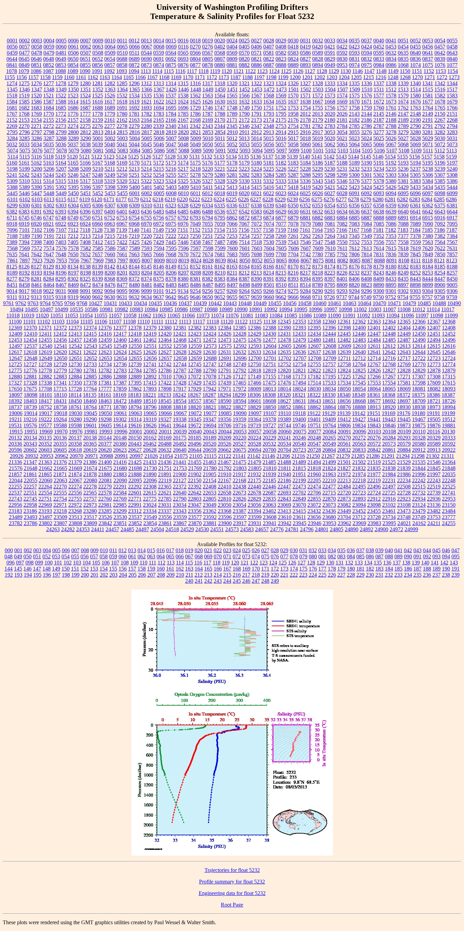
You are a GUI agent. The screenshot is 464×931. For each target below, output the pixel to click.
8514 (305, 285)
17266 (374, 376)
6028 (342, 193)
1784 (170, 114)
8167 (280, 266)
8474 (97, 285)
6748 (60, 218)
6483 (158, 212)
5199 (24, 169)
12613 (404, 346)
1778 (97, 114)
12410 (30, 334)
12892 (150, 376)
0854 (73, 65)
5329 (232, 181)
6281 (390, 199)
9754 (402, 297)
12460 (120, 340)
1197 (259, 77)
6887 (366, 218)
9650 (207, 297)
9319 (73, 297)
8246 (391, 273)
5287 (293, 175)
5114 (12, 157)
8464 (48, 285)
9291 (329, 291)
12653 (105, 358)
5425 (378, 187)
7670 (183, 254)
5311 (36, 181)
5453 (110, 193)
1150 (405, 71)
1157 (33, 77)
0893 (305, 65)
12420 (165, 334)
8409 (378, 279)
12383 (209, 328)
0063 (97, 47)
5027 (403, 138)
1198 (271, 77)
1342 (439, 83)
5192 (391, 163)
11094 (392, 315)
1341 (427, 83)
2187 (378, 120)
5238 (427, 169)
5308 (452, 175)
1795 (280, 114)
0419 (305, 47)
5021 (342, 138)
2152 (11, 120)
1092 (109, 71)
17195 (329, 376)
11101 (29, 321)
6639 (391, 212)
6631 (305, 212)
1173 (223, 77)
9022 (48, 291)
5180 (256, 163)
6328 (183, 205)
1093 (121, 71)
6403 (134, 212)
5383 (415, 181)
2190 (415, 120)
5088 (183, 150)
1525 (97, 95)
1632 (244, 102)
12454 (30, 340)
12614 (419, 346)
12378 (135, 328)
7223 (183, 236)
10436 (170, 303)
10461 (334, 303)
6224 (219, 199)
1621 (146, 102)
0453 (391, 47)
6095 (403, 193)
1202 (319, 77)
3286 (36, 138)
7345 (354, 236)
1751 (268, 108)
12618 (30, 352)
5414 (244, 187)
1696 (183, 108)
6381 (452, 205)
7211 (61, 236)
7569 (24, 248)
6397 (97, 212)
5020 (329, 138)
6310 (146, 205)
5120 (72, 157)
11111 (157, 321)
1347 (36, 89)
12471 (194, 340)
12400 (359, 328)
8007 (147, 260)
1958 (293, 114)
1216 (380, 77)
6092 (366, 193)
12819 (269, 370)
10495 (31, 309)
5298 (329, 175)
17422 (165, 383)
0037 (366, 40)
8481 (146, 285)
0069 (171, 47)
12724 (449, 358)
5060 (305, 144)
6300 (24, 205)
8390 (256, 279)
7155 (231, 230)
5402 (159, 187)
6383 (24, 212)
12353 (299, 321)
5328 (219, 181)
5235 (391, 169)
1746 (207, 108)
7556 (378, 242)
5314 (48, 181)
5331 (256, 181)
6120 (96, 199)
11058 (130, 315)
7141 (146, 230)
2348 (268, 126)
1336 (366, 83)
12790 (209, 370)
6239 (292, 199)
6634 (342, 212)
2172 (244, 120)
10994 (285, 309)
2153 (24, 120)
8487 (207, 285)
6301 (36, 205)
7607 (305, 248)
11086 (305, 315)
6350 (293, 205)
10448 (245, 303)
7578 (73, 248)
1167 (152, 77)
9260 (232, 291)
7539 (280, 242)
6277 (341, 199)
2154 (36, 120)
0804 (195, 59)
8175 (342, 266)
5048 (183, 144)
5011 (220, 138)
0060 (61, 47)
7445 (170, 242)
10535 (76, 309)
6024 (293, 193)
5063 (342, 144)
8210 (220, 273)
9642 (170, 297)
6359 (391, 205)
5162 (36, 163)
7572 (36, 248)
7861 (12, 260)
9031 (60, 291)
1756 (329, 108)
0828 (317, 59)
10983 (136, 309)
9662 (280, 297)
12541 (60, 346)
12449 (404, 334)
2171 (232, 120)
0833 (378, 59)
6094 (391, 193)
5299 (342, 175)
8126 (24, 266)
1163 (105, 77)
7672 (195, 254)
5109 (416, 150)
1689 (109, 108)
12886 (105, 376)
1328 (317, 83)
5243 (36, 175)
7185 (427, 230)
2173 (256, 120)
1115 (169, 71)
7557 (391, 242)
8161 (207, 266)
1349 (61, 89)
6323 (170, 205)
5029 (427, 138)
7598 (207, 248)
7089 (415, 224)
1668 (329, 102)
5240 (452, 169)
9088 (73, 291)
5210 (97, 169)
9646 (195, 297)
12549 (120, 346)
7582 (85, 248)
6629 (280, 212)
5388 (12, 187)
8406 (354, 279)
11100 (15, 321)
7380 (427, 236)
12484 (374, 340)
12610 (359, 346)
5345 (329, 181)
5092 (232, 150)
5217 (183, 169)
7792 (342, 254)
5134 (231, 157)
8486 (195, 285)
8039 (220, 260)
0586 (305, 53)
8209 (207, 273)
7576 (61, 248)
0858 (122, 65)
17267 (389, 376)
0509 (110, 53)
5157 (427, 157)
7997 (122, 260)
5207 (61, 169)
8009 (159, 260)
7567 (452, 242)
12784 (135, 370)
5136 (255, 157)
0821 (256, 59)
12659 (195, 358)
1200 (295, 77)
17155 (269, 376)
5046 (158, 144)
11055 (100, 315)
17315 (449, 376)
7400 (48, 242)
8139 (97, 266)
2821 (195, 132)
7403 (60, 242)
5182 (280, 163)
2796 (24, 132)
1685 (60, 108)
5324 (170, 181)
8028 (208, 260)
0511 (134, 53)
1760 (378, 108)
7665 (146, 254)
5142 (329, 157)
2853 (207, 132)
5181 (268, 163)
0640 (415, 53)
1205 (356, 77)
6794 (207, 218)
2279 (134, 126)
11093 (378, 315)
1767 (11, 114)
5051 (219, 144)
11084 (276, 315)
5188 (342, 163)
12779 (60, 370)
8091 (391, 260)
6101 (12, 199)
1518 (11, 95)
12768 (389, 364)
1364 (122, 89)
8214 (268, 273)
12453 (15, 340)
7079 (305, 224)
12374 (90, 328)
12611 (374, 346)
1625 (195, 102)
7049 (195, 224)
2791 (427, 126)
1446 (183, 89)
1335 (354, 83)
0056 (12, 47)
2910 (232, 132)
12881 (30, 376)
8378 (170, 279)
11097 (422, 315)
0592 (342, 53)
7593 (146, 248)
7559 (415, 242)
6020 (244, 193)
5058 (293, 144)
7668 (170, 254)
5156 (414, 157)
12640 (359, 352)
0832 (366, 59)
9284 (305, 291)
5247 (85, 175)
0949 (329, 65)
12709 (329, 358)
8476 (110, 285)
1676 (415, 102)
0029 (280, 40)
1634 (268, 102)
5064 (354, 144)
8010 (171, 260)
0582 (280, 53)
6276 (329, 199)
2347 (256, 126)
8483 (171, 285)
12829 (419, 370)
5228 (305, 169)
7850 (439, 254)
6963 (109, 224)
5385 (439, 181)
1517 (452, 89)
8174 (329, 266)
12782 (105, 370)
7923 (37, 260)
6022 (268, 193)
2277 (109, 126)
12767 (374, 364)
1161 (81, 77)
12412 (60, 334)
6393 (60, 212)
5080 (86, 150)
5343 (317, 181)
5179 (244, 163)
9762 (20, 303)
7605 (281, 248)
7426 (146, 242)
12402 (389, 328)
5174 (183, 163)
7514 (244, 242)
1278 (60, 83)
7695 (244, 254)
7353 (391, 236)
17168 (284, 376)
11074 (217, 315)
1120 (226, 71)
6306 (97, 205)
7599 (220, 248)
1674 (403, 102)
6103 (37, 199)
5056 (268, 144)
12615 (434, 346)
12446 (359, 334)
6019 (232, 193)
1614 (73, 102)
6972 (158, 224)
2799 (61, 132)
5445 (12, 193)
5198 (12, 169)
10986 (181, 309)
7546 (305, 242)
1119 (215, 71)
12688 (210, 358)
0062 (85, 47)
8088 (379, 260)
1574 (342, 95)
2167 (183, 120)
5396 (85, 187)
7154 (219, 230)
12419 (150, 334)
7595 (171, 248)
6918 (11, 224)
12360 (329, 321)
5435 (439, 187)
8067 (306, 260)
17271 (404, 376)
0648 (48, 59)
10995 (300, 309)
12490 (419, 340)
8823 (366, 285)
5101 (318, 150)
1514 (415, 89)
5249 (109, 175)
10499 (61, 309)
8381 (195, 279)
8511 (293, 285)
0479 (48, 53)
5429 (403, 187)
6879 (293, 218)
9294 (354, 291)
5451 (85, 193)
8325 (85, 279)
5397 (97, 187)
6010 (183, 193)
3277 (378, 132)
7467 (207, 242)
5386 (452, 181)
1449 (207, 89)
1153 (440, 71)
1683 (36, 108)
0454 (403, 47)
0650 (73, 59)
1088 (60, 71)
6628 (268, 212)
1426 (171, 89)
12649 (45, 358)
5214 (146, 169)
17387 (120, 383)
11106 (100, 321)
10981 (106, 309)
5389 (24, 187)
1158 (45, 77)
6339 (268, 205)
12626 (150, 352)
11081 (246, 315)
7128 (97, 230)
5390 (36, 187)
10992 (271, 309)
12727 (30, 364)
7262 (305, 236)
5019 (317, 138)
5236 (403, 169)
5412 (219, 187)
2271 (36, 126)
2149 (427, 114)
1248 (393, 77)
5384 (427, 181)
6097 (427, 193)
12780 (75, 370)
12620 (60, 352)
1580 (415, 95)
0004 (48, 40)
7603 (256, 248)
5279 (207, 175)
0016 (183, 40)
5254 (158, 175)
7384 (452, 236)
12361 (344, 321)
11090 (334, 315)
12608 (329, 346)
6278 (353, 199)
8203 (134, 273)
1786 (195, 114)
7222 (170, 236)
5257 (183, 175)
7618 (403, 248)
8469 (73, 285)
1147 (369, 71)
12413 (75, 334)
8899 (427, 285)
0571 (256, 53)
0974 (354, 65)
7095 (452, 224)
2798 (48, 132)
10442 (215, 303)
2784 (342, 126)
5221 (219, 169)
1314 (170, 83)
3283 (452, 132)
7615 (391, 248)
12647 (15, 358)
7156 (243, 230)
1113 (146, 71)
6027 (329, 193)
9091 (85, 291)
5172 (158, 163)
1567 (256, 95)
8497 (232, 285)
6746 (36, 218)
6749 (73, 218)
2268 (452, 120)
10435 (155, 303)
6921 (48, 224)
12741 (150, 364)
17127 (239, 376)
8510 (281, 285)
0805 (207, 59)
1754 (305, 108)
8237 (366, 273)
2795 (12, 132)
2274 (73, 126)
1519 (24, 95)
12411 (45, 334)
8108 (403, 260)
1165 (128, 77)
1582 (439, 95)
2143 (354, 114)
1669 (342, 102)
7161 (305, 230)
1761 (391, 108)
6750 (85, 218)
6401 (122, 212)
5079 (73, 150)
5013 (244, 138)
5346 (342, 181)
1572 (317, 95)
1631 (232, 102)
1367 (159, 89)
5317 (85, 181)
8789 (317, 285)
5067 (391, 144)
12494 (434, 340)
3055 (354, 132)
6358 (378, 205)
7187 (451, 230)
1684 (48, 108)
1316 (195, 83)
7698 (256, 254)
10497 (46, 309)
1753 (293, 108)
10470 (379, 303)
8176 (354, 266)
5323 (158, 181)
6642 (427, 212)
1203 (331, 77)
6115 (61, 199)
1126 (298, 71)
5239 (439, 169)
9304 (427, 291)
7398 (36, 242)
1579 (403, 95)
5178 (232, 163)
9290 (317, 291)
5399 (122, 187)
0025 (244, 40)
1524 (85, 95)
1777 (85, 114)
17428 (179, 383)
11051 (57, 315)
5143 (341, 157)
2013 (317, 114)
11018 (13, 315)
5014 (256, 138)
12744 (179, 364)
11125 (255, 321)
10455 (275, 303)
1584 (11, 102)
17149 (254, 376)
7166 (341, 230)
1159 (57, 77)
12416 (105, 334)
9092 (97, 291)
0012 (134, 40)
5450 (73, 193)
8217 (305, 273)
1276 (36, 83)
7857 (452, 254)
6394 (73, 212)
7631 (452, 248)
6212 (145, 199)
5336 (305, 181)
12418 (135, 334)
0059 (48, 47)
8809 (342, 285)
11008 (404, 309)
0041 (391, 40)
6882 (317, 218)
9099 (146, 291)
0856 (97, 65)
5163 (48, 163)
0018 (195, 40)
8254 (439, 273)
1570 (293, 95)
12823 (329, 370)
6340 (280, 205)
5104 (355, 150)
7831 (378, 254)
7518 (256, 242)
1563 (207, 95)
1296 (134, 83)
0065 (122, 47)
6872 (244, 218)
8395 (317, 279)
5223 (244, 169)
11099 (451, 315)
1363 (110, 89)
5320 (122, 181)
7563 (427, 242)
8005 (134, 260)
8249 (403, 273)
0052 (415, 40)
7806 (354, 254)
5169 (122, 163)
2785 (354, 126)
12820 (284, 370)
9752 (390, 297)
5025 (378, 138)
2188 (391, 120)
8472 (85, 285)
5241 (11, 175)
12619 (45, 352)
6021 (256, 193)
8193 (36, 273)
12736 (120, 364)
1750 (256, 108)
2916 (305, 132)
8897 (403, 285)
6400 (109, 212)
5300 (354, 175)
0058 (36, 47)
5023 (354, 138)
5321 (134, 181)
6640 (403, 212)
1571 (305, 95)
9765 (57, 303)
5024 (366, 138)
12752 (284, 364)
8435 (403, 279)
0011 (122, 40)
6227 (255, 199)
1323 (268, 83)
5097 (281, 150)
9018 (36, 291)
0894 (317, 65)
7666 (158, 254)
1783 (158, 114)
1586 (36, 102)
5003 (122, 138)
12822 (314, 370)
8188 (452, 266)
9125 (170, 291)
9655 (232, 297)
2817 (146, 132)
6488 (207, 212)
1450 (220, 89)
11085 (290, 315)
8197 (73, 273)
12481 (329, 340)
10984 (151, 309)
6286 (451, 199)
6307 (110, 205)
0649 (60, 59)
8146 (158, 266)
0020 (219, 40)
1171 (200, 77)
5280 (219, 175)
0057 (24, 47)
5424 (366, 187)
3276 (366, 132)
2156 (60, 120)
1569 (280, 95)
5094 (257, 150)
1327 (305, 83)
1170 (188, 77)
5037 (73, 144)
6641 (415, 212)
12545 (105, 346)
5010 (207, 138)
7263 (317, 236)
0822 (268, 59)
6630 (293, 212)
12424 (209, 334)
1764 (427, 108)
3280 (415, 132)
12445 (344, 334)
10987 (196, 309)
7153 (207, 230)
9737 (341, 297)
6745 (24, 218)
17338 (45, 383)
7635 (11, 254)
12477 (269, 340)
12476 (254, 340)
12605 (284, 346)
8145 (146, 266)
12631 (224, 352)
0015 (170, 40)
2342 (195, 126)
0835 (403, 59)
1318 (219, 83)
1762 (403, 108)
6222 (194, 199)
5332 (268, 181)
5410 (195, 187)
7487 (219, 242)
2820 (183, 132)
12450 (419, 334)
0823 (280, 59)
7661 (122, 254)
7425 (134, 242)
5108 (403, 150)
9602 (97, 297)
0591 (329, 53)
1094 (133, 71)
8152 (195, 266)
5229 (317, 169)
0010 (110, 40)
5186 (317, 163)
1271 (429, 77)
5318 (97, 181)
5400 (134, 187)
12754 (299, 364)
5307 (439, 175)
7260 (280, 236)
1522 (60, 95)
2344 (219, 126)
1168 (164, 77)
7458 (195, 242)
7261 (293, 236)
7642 (36, 254)
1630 (219, 102)
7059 (219, 224)
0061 (73, 47)
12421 (179, 334)
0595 (378, 53)
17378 (90, 383)
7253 (232, 236)
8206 (171, 273)
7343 (342, 236)
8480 (134, 285)
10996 (315, 309)
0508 (97, 53)
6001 (134, 193)
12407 (434, 328)
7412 (97, 242)
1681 (11, 108)
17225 (344, 376)
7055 (207, 224)
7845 (415, 254)
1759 (366, 108)
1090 (84, 71)
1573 (329, 95)
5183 (293, 163)
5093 (244, 150)
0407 (268, 47)
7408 (85, 242)
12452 (449, 334)
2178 (305, 120)
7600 (232, 248)
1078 (11, 71)
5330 (244, 181)
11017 (447, 309)
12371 (45, 328)
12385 (239, 328)
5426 (391, 187)
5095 (269, 150)
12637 (314, 352)
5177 (219, 163)
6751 (97, 218)
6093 (378, 193)
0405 (244, 47)
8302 (73, 279)
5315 (60, 181)
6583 (256, 212)
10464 (364, 303)
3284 (12, 138)
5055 (256, 144)
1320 (232, 83)
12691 (225, 358)
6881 (305, 218)
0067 (146, 47)
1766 (452, 108)
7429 (158, 242)
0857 (109, 65)
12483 (359, 340)
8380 (183, 279)
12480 (314, 340)
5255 (170, 175)
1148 (381, 71)
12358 (314, 321)
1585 (24, 102)
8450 (452, 279)
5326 (195, 181)
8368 (109, 279)
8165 (256, 266)
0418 (293, 47)
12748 (224, 364)
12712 (359, 358)
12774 (449, 364)
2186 (366, 120)
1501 (293, 89)
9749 (366, 297)
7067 (244, 224)
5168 (109, 163)
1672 (378, 102)
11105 (86, 321)
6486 (195, 212)
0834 (391, 59)
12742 (165, 364)
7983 (110, 260)
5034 (36, 144)
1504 (330, 89)
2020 (329, 114)
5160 (11, 163)
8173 (317, 266)
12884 (75, 376)
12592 (240, 346)
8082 (342, 260)
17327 (15, 383)
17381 (105, 383)
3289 (73, 138)
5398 (110, 187)
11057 (115, 315)
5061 (317, 144)
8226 (342, 273)
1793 (268, 114)
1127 (310, 71)
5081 (98, 150)
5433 (415, 187)
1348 (48, 89)
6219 (170, 199)
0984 (378, 65)
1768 (24, 114)
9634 (146, 297)
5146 (378, 157)
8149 (170, 266)
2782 (317, 126)
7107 (61, 230)
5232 (354, 169)
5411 (207, 187)
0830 (342, 59)
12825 (359, 370)
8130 (60, 266)
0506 (73, 53)
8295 (60, 279)
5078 (61, 150)
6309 (134, 205)
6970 (146, 224)
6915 (427, 218)
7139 (121, 230)
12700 (255, 358)
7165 (329, 230)
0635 (403, 53)
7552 (354, 242)
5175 (195, 163)
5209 (85, 169)
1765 (439, 108)
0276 (207, 47)
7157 (256, 230)
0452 (378, 47)
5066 (378, 144)
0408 (280, 47)
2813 (97, 132)
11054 (86, 315)
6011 (195, 193)
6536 (219, 212)
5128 (170, 157)
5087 (171, 150)
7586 (110, 248)
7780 (317, 254)
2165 (158, 120)
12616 (449, 346)
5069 (415, 144)
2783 (329, 126)
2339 (158, 126)
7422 (122, 242)
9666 (293, 297)
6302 (48, 205)
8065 (281, 260)
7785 (329, 254)
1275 (24, 83)
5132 (206, 157)
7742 (305, 254)
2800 (73, 132)
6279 (365, 199)
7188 (12, 236)
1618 (122, 102)
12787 (179, 370)
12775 (15, 370)
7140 (133, 230)
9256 (207, 291)
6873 (256, 218)
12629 (194, 352)
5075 (24, 150)
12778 (45, 370)
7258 (268, 236)
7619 (415, 248)
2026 (342, 114)
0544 (146, 53)
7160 (292, 230)
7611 (342, 248)
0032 (317, 40)
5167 (97, 163)
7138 (109, 230)
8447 (439, 279)
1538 (183, 95)
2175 (280, 120)
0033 (329, 40)
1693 (146, 108)
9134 (183, 291)
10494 (16, 309)
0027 (256, 40)
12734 (105, 364)
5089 (196, 150)
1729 (195, 108)
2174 (268, 120)
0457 (439, 47)
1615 (85, 102)
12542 (75, 346)
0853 (60, 65)
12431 (284, 334)
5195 (427, 163)
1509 (354, 89)
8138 (85, 266)
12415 (90, 334)
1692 (134, 108)
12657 (165, 358)
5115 (24, 157)
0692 (170, 59)
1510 (366, 89)
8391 (268, 279)
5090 (208, 150)
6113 (49, 199)
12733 (90, 364)
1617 (109, 102)
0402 (219, 47)
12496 (449, 340)
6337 (244, 205)
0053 (427, 40)
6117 (73, 199)
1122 (250, 71)
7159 (280, 230)
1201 (307, 77)
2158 (85, 120)
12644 (419, 352)
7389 (11, 242)
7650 (73, 254)
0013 (146, 40)
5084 (134, 150)
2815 (122, 132)
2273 (60, 126)
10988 (211, 309)
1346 (24, 89)
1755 (317, 108)
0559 (158, 53)
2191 (427, 120)
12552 (165, 346)
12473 (224, 340)
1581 (427, 95)
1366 (146, 89)
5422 (342, 187)
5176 (207, 163)
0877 (195, 65)
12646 (449, 352)
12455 (45, 340)
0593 (354, 53)
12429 (254, 334)
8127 (36, 266)
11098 (436, 315)
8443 (415, 279)
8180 (391, 266)
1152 (429, 71)
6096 (415, 193)
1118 (203, 71)
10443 (230, 303)
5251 (134, 175)
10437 (185, 303)
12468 (179, 340)
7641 (24, 254)
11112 (171, 321)
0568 (219, 53)
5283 (256, 175)
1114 (157, 71)
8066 (293, 260)
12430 (269, 334)
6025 (305, 193)
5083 (122, 150)
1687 (85, 108)
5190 (366, 163)
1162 (93, 77)
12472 (209, 340)
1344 (452, 83)
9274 (280, 291)
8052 (257, 260)
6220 (182, 199)
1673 (391, 102)
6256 (304, 199)
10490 (454, 303)
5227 (293, 169)
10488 (439, 303)
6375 (439, 205)
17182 (314, 376)
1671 (366, 102)
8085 (355, 260)
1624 (183, 102)
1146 (357, 71)
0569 (232, 53)
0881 (232, 65)
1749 (244, 108)
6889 (391, 218)
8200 (110, 273)
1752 (280, 108)
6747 (48, 218)
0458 (452, 47)
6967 (122, 224)
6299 (12, 205)
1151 (417, 71)
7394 (24, 242)
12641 (374, 352)
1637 (293, 102)
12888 (120, 376)
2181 (342, 120)
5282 (244, 175)
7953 (61, 260)
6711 (12, 218)
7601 (244, 248)
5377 (366, 181)
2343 (207, 126)
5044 (134, 144)
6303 (61, 205)
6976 (183, 224)
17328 (30, 383)
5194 (415, 163)
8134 (73, 266)
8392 (280, 279)
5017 (293, 138)
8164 (244, 266)
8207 (183, 273)
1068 (403, 65)
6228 (268, 199)
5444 (452, 187)
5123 (109, 157)
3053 (329, 132)
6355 (342, 205)
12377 (120, 328)
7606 (293, 248)
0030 (293, 40)
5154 (390, 157)
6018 (219, 193)
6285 (439, 199)
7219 (134, 236)
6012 (207, 193)
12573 (210, 346)
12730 (75, 364)
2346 (244, 126)
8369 (122, 279)
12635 (284, 352)
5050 (207, 144)
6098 (439, 193)
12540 (45, 346)
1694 (158, 108)
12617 (15, 352)
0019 (207, 40)
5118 (48, 157)
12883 (60, 376)
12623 (105, 352)
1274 (11, 83)
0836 (415, 59)
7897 (24, 260)
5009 (195, 138)
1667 (317, 102)
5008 (183, 138)
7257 (256, 236)
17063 (179, 376)
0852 (48, 65)
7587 (122, 248)
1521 (48, 95)
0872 (134, 65)
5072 (439, 144)
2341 (183, 126)
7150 (170, 230)
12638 (329, 352)
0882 (244, 65)
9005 (452, 285)
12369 (15, 328)
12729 (60, 364)
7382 (439, 236)
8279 (24, 279)
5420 (317, 187)
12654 (120, 358)
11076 (232, 315)
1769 (36, 114)
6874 (268, 218)
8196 (61, 273)
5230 (329, 169)
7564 (439, 242)
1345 (12, 89)
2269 (11, 126)
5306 (427, 175)
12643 (404, 352)
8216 (293, 273)
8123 (451, 260)
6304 (73, 205)
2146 (391, 114)
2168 (195, 120)
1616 (97, 102)
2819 (171, 132)
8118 (427, 260)
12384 (224, 328)
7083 (354, 224)
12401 (374, 328)
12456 (60, 340)
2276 (97, 126)
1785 (183, 114)
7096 (12, 230)
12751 (269, 364)
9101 (158, 291)
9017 (24, 291)
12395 (314, 328)
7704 (293, 254)
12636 (299, 352)
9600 (85, 297)
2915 (293, 132)
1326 (293, 83)
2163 (134, 120)
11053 (71, 315)
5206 (48, 169)
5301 (366, 175)
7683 (232, 254)
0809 (232, 59)
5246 (73, 175)
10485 (424, 303)
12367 (434, 321)
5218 (195, 169)
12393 (299, 328)
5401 (146, 187)
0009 (97, 40)
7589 (134, 248)
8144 (134, 266)
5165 (73, 163)
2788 (391, 126)
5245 (60, 175)
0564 (170, 53)
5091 (220, 150)
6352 (305, 205)
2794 (452, 126)
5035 (48, 144)
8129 (48, 266)
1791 (256, 114)
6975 (170, 224)
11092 (363, 315)
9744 (354, 297)
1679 (452, 102)
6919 (24, 224)
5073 (452, 144)
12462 (150, 340)
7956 (73, 260)
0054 (439, 40)
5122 (96, 157)
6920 (36, 224)
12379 (150, 328)
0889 (293, 65)
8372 (134, 279)
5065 (366, 144)
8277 (11, 279)
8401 (342, 279)
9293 (342, 291)
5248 (97, 175)
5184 (305, 163)
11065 (173, 315)
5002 (110, 138)
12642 (389, 352)
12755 (314, 364)
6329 (195, 205)
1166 (140, 77)
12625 (135, 352)
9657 (244, 297)
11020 (42, 315)
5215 (158, 169)
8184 (427, 266)
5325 (183, 181)
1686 (73, 108)
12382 (194, 328)
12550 (135, 346)
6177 (121, 199)
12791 (224, 370)
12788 (194, 370)
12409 (15, 334)
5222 (232, 169)
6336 (232, 205)
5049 (195, 144)
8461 (36, 285)
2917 (317, 132)
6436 (146, 212)
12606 (299, 346)
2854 (220, 132)
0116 (183, 47)
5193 (403, 163)
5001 (97, 138)
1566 (244, 95)
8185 (439, 266)
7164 (317, 230)
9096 (134, 291)
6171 (109, 199)
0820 (244, 59)
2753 (280, 126)
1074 (415, 65)
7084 (366, 224)
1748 (232, 108)
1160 (69, 77)
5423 (354, 187)
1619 (134, 102)
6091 (354, 193)
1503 (318, 89)
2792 (439, 126)
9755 (415, 297)
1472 (269, 89)
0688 (122, 59)
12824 (344, 370)
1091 (97, 71)
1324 (280, 83)
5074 (12, 150)
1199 (283, 77)
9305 (439, 291)
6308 (122, 205)
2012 (305, 114)
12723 (434, 358)
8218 (317, 273)
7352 (378, 236)
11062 (144, 315)
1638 (305, 102)
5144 (353, 157)
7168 (366, 230)
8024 (196, 260)
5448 (48, 193)
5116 (36, 157)
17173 (299, 376)
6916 (439, 218)
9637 (158, 297)
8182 (403, 266)
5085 (147, 150)
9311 (12, 297)
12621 (75, 352)
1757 (342, 108)
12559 (195, 346)
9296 (366, 291)
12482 (344, 340)
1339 (403, 83)
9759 (451, 297)
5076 (37, 150)
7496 (232, 242)
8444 (427, 279)
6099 (452, 193)
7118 (85, 230)
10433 (125, 303)
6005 (159, 193)
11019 (27, 315)
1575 (354, 95)
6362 (427, 205)
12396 (329, 328)
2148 (415, 114)
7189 (24, 236)
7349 (366, 236)
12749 (239, 364)
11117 (199, 321)
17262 (359, 376)
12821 (299, 370)
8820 (354, 285)
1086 (36, 71)
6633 (329, 212)
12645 (434, 352)
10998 (345, 309)
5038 (85, 144)
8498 (244, 285)
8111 (416, 260)
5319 (109, 181)
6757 (170, 218)
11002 (360, 309)
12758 (344, 364)
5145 (365, 157)
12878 (434, 370)
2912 (256, 132)
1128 (322, 71)
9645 (183, 297)
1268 (405, 77)
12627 (165, 352)
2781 (305, 126)
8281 (36, 279)
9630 (109, 297)
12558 (180, 346)
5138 (280, 157)
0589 (317, 53)
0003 (36, 40)
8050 (244, 260)
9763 (33, 303)
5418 (293, 187)
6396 (85, 212)
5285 (280, 175)
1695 (170, 108)
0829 (329, 59)
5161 (24, 163)
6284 (427, 199)
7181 (378, 230)
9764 (45, 303)
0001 (12, 40)
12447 (374, 334)
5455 (122, 193)
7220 (146, 236)
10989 (226, 309)
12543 (90, 346)
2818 (159, 132)
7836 (391, 254)
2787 (378, 126)
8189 (12, 273)
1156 (21, 77)
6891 (403, 218)
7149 (158, 230)
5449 (61, 193)
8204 (146, 273)
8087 (367, 260)
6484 (170, 212)
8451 (12, 285)
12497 (15, 346)
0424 (366, 47)
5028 (415, 138)
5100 (306, 150)
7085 (378, 224)
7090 (427, 224)
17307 (419, 376)
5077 (49, 150)
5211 (110, 169)
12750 (254, 364)
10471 (394, 303)
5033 (24, 144)
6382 (11, 212)
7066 (232, 224)
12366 (419, 321)
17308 (434, 376)
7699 (268, 254)
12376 (105, 328)
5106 (379, 150)
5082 (110, 150)
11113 (185, 321)
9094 (109, 291)
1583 (452, 95)
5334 (293, 181)
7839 (403, 254)
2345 (232, 126)
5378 (378, 181)
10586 (91, 309)
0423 (354, 47)
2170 (219, 120)
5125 (133, 157)
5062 (329, 144)
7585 (97, 248)
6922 (60, 224)
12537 (30, 346)
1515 (427, 89)
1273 (454, 77)
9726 (329, 297)
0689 (134, 59)
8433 (391, 279)
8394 (305, 279)
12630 (209, 352)
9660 (268, 297)
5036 (60, 144)
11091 (349, 315)
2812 (85, 132)
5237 (415, 169)
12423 (194, 334)
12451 (434, 334)
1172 (212, 77)
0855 (85, 65)
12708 (314, 358)
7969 (98, 260)
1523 (73, 95)
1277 (48, 83)
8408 (366, 279)
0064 (110, 47)
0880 (219, 65)
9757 (427, 297)
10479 (409, 303)
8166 (268, 266)
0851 (36, 65)
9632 (134, 297)
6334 (207, 205)
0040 (378, 40)
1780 (122, 114)
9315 (48, 297)
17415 (150, 383)
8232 (354, 273)
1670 (354, 102)
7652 (85, 254)
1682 (24, 108)
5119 (60, 157)
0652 (97, 59)
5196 (439, 163)
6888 (378, 218)
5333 (280, 181)
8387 (244, 279)
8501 (269, 285)
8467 (61, 285)
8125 (11, 266)
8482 (159, 285)
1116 (180, 71)
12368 (449, 321)
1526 (109, 95)
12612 (389, 346)
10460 (319, 303)
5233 (366, 169)
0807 (219, 59)
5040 (109, 144)
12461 (135, 340)
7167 (354, 230)
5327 (207, 181)
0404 (232, 47)
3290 (85, 138)
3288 (61, 138)
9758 (439, 297)
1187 (235, 77)
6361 (415, 205)
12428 (239, 334)
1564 (219, 95)
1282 (109, 83)
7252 (219, 236)
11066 (188, 315)
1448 (195, 89)
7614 (378, 248)
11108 (129, 321)
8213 (256, 273)
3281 (427, 132)
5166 (85, 163)
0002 (24, 40)
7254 (244, 236)
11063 (159, 315)
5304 (403, 175)
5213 (134, 169)
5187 (329, 163)
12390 (284, 328)
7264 (329, 236)
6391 (36, 212)
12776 (30, 370)
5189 (354, 163)
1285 (122, 83)
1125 (286, 71)
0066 (134, 47)
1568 (268, 95)
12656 (150, 358)
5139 (292, 157)
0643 (452, 53)
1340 (415, 83)
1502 (305, 89)
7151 (182, 230)
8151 (183, 266)
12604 (269, 346)
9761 (8, 303)
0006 (73, 40)
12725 (15, 364)
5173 (170, 163)
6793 (195, 218)
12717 (404, 358)
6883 (329, 218)
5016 (280, 138)
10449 (260, 303)
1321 (244, 83)
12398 (344, 328)
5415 (256, 187)
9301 (391, 291)
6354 (329, 205)
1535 (146, 95)
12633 (254, 352)
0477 (24, 53)
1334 (342, 83)
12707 (299, 358)
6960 (97, 224)
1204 (344, 77)
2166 (170, 120)
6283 (414, 199)
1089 (72, 71)
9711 (317, 297)
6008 (171, 193)
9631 (122, 297)
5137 (268, 157)
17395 (135, 383)
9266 (268, 291)
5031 (452, 138)
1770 (48, 114)
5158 (439, 157)
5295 (317, 175)
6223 (206, 199)
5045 (146, 144)
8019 (183, 260)
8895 (391, 285)
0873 (146, 65)
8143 (122, 266)
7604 (269, 248)
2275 (85, 126)
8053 (269, 260)
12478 (284, 340)
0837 (427, 59)
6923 (73, 224)
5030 (439, 138)
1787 (207, 114)
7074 (268, 224)
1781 (134, 114)
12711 (344, 358)
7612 (354, 248)
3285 (24, 138)
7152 (195, 230)
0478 (36, 53)
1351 (85, 89)
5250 (122, 175)
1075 (427, 65)
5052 (232, 144)
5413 (232, 187)
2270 (24, 126)
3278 (391, 132)
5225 (268, 169)
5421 (329, 187)
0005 (61, 40)
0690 (146, 59)
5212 (122, 169)
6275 (316, 199)
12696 (240, 358)
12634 (269, 352)
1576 (366, 95)
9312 (24, 297)
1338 (391, 83)
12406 (419, 328)
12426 (224, 334)
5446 (24, 193)
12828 (404, 370)
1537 (170, 95)
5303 (391, 175)
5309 (12, 181)
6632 (317, 212)
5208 (73, 169)
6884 (342, 218)
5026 (391, 138)
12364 (389, 321)
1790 (244, 114)
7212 (73, 236)
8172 (305, 266)
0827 (305, 59)
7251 (207, 236)
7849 (427, 254)
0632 (391, 53)
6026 (317, 193)
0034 (342, 40)
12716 (389, 358)
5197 (452, 163)
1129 (333, 71)
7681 (219, 254)
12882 (45, 376)
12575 (225, 346)
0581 (268, 53)
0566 (195, 53)
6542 (244, 212)
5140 (304, 157)
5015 (268, 138)
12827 (389, 370)
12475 (239, 340)
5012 (232, 138)
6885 (354, 218)
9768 (81, 303)
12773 (434, 364)
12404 (404, 328)
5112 (439, 150)
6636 (354, 212)
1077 (452, 65)
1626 (207, 102)
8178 (366, 266)
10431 (110, 303)
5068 (403, 144)
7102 (36, 230)
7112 (73, 230)
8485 (183, 285)
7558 (403, 242)
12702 (284, 358)
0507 (85, 53)
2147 (403, 114)
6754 (134, 218)
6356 (354, 205)
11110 (143, 321)
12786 (165, 370)
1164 (116, 77)
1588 (60, 102)
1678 (439, 102)
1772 (60, 114)
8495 (220, 285)
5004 (134, 138)
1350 (73, 89)
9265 (256, 291)
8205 (159, 273)
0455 (415, 47)
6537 (232, 212)
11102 (43, 321)
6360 (403, 205)
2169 (207, 120)
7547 (317, 242)
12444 (329, 334)
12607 (314, 346)
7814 (366, 254)
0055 (452, 40)
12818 (254, 370)
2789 (403, 126)
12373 (75, 328)
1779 (109, 114)
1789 (232, 114)
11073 (203, 315)
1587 (48, 102)
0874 (158, 65)
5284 (268, 175)
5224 (256, 169)
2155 (48, 120)
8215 (280, 273)
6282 (402, 199)
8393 (293, 279)
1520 (36, 95)
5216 (170, 169)
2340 (170, 126)
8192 (24, 273)
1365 (134, 89)
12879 (449, 370)
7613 (366, 248)
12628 (179, 352)
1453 (256, 89)
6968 (134, 224)
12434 (314, 334)
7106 (48, 230)
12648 (30, 358)
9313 (36, 297)
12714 (374, 358)
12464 (165, 340)
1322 (256, 83)
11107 (115, 321)
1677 (427, 102)
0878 (207, 65)
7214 (97, 236)
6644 (452, 212)
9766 (69, 303)
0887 (268, 65)
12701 (269, 358)
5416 (268, 187)
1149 (393, 71)
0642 (439, 53)
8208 (195, 273)
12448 (389, 334)
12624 (120, 352)
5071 (427, 144)
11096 (407, 315)
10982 (121, 309)
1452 (244, 89)
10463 (349, 303)
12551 (150, 346)
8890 (378, 285)
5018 (305, 138)
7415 (109, 242)
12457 (75, 340)
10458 (304, 303)
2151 (452, 114)
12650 (60, 358)
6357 (366, 205)
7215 (109, 236)
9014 (11, 291)
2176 (293, 120)
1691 (122, 108)
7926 (49, 260)
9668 (305, 297)
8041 (232, 260)
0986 (391, 65)
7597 (195, 248)
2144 (366, 114)
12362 (359, 321)
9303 (415, 291)
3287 (48, 138)
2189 (403, 120)
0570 (244, 53)
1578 (391, 95)
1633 (256, 102)
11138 (269, 321)
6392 (48, 212)
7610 (330, 248)
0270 (195, 47)
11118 (213, 321)
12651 (75, 358)
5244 (48, 175)
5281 (232, 175)
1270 (417, 77)
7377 (403, 236)
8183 (415, 266)
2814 (110, 132)
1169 (176, 77)
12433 (299, 334)
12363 (374, 321)
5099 (293, 150)
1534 (134, 95)
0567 (207, 53)
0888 (280, 65)
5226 (280, 169)
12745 (194, 364)
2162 (122, 120)
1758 (354, 108)
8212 (244, 273)
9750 (378, 297)
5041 (122, 144)
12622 (90, 352)
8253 (427, 273)
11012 (418, 309)
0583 (293, 53)
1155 (9, 77)
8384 (232, 279)
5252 (146, 175)
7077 (280, 224)
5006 (159, 138)
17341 (60, 383)
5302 (378, 175)
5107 (391, 150)
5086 (159, 150)
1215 (368, 77)
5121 (84, 157)
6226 (243, 199)
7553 (366, 242)
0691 (158, 59)
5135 (243, 157)
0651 (85, 59)
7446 (183, 242)
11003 (374, 309)
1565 (232, 95)
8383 (219, 279)
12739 (135, 364)
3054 (342, 132)
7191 (48, 236)
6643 (439, 212)
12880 (15, 376)
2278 (122, 126)
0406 (256, 47)
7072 (256, 224)
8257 (452, 273)
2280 (146, 126)
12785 (150, 370)
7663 (134, 254)
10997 (330, 309)
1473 (281, 89)
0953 (342, 65)
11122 (241, 321)
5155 (402, 157)
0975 (366, 65)
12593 (255, 346)
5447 (36, 193)
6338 (256, 205)
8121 (439, 260)
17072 (194, 376)
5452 (97, 193)
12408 (449, 328)
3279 (403, 132)
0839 (439, 59)
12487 (404, 340)
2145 (378, 114)
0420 (317, 47)
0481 (61, 53)
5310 (24, 181)
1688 (97, 108)
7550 (342, 242)
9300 (378, 291)
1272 (441, 77)
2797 (36, 132)
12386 (254, 328)
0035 (354, 40)
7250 (195, 236)
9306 (452, 291)
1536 (158, 95)
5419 (305, 187)
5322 (146, 181)
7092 (439, 224)
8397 (329, 279)
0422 (342, 47)
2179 (317, 120)
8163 (232, 266)
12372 (60, 328)
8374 (146, 279)
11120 (226, 321)
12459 (105, 340)
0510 (122, 53)
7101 (24, 230)
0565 (183, 53)
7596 (183, 248)
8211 (232, 273)
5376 (354, 181)
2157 (73, 120)
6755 (146, 218)
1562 (195, 95)
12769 (404, 364)
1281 (97, 83)
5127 (158, 157)
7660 (109, 254)
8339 (97, 279)
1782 (146, 114)
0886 (256, 65)
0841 (11, 65)
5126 (145, 157)
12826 (374, 370)
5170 (134, 163)
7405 (73, 242)
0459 (12, 53)
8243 (378, 273)
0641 (427, 53)
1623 (170, 102)
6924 (85, 224)
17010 (165, 376)
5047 (170, 144)
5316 (73, 181)
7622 (439, 248)
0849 (24, 65)
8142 (109, 266)
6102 (24, 199)
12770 (419, 364)
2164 (146, 120)
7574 (48, 248)
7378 (415, 236)
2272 (48, 126)
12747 (209, 364)
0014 (158, 40)
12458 (90, 340)
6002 (146, 193)
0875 (170, 65)
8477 (122, 285)
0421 (329, 47)
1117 (192, 71)
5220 (207, 169)
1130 (345, 71)
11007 (389, 309)
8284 (48, 279)
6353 (317, 205)
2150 (439, 114)
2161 (109, 120)
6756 (158, 218)
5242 (24, 175)
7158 (268, 230)
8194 (48, 273)
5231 (342, 169)
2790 (415, 126)
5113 (451, 150)
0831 (354, 59)
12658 (180, 358)
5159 (451, 157)
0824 (293, 59)
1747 (219, 108)
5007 (171, 138)
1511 (379, 89)
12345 (284, 321)
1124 (274, 71)
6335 (219, 205)
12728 (45, 364)
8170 (293, 266)
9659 (256, 297)
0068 (159, 47)
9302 (403, 291)
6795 (219, 218)
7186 (439, 230)
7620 (427, 248)
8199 (97, 273)
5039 (97, 144)
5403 (171, 187)
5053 (244, 144)
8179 (378, 266)
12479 (299, 340)
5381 (403, 181)
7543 (293, 242)
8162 (219, 266)
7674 (207, 254)
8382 (207, 279)
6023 (280, 193)
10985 (166, 309)
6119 (84, 199)
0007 (85, 40)
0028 (268, 40)
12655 (135, 358)
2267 (439, 120)
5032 (11, 144)
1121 (238, 71)
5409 (183, 187)
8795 (329, 285)
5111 (428, 150)
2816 (134, 132)
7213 (85, 236)
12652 (90, 358)
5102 (330, 150)
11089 (319, 315)
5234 (378, 169)
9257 (219, 291)
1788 (219, 114)
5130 (182, 157)
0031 (305, 40)
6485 (183, 212)
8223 (329, 273)
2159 (97, 120)
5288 (305, 175)
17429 (194, 383)
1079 (23, 71)
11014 (433, 309)
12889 (135, 376)
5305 (415, 175)
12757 (329, 364)
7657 (97, 254)
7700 (280, 254)
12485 (389, 340)
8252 (415, 273)
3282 (439, 132)
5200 (36, 169)
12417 (120, 334)
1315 (183, 83)
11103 (58, 321)
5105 (367, 150)
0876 (183, 65)
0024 (232, 40)
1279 (73, 83)
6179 (133, 199)
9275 (293, 291)
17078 (209, 376)
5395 (73, 187)
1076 (439, 65)
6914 (415, 218)
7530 (268, 242)
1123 (262, 71)
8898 (415, 285)
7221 (158, 236)
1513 (403, 89)
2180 (329, 120)
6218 (158, 199)
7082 (342, 224)
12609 (344, 346)
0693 (183, 59)
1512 (391, 89)
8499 (256, 285)
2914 (280, 132)
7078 (293, 224)
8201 (122, 273)
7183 (402, 230)
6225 (231, 199)
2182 (354, 120)
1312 (146, 83)
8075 (318, 260)
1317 (207, 83)
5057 (280, 144)
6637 (366, 212)
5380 (391, 181)
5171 (146, 163)
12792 (239, 370)
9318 (60, 297)
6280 (378, 199)
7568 (12, 248)
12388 (269, 328)
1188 (247, 77)
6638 (378, 212)
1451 (232, 89)
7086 (391, 224)
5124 (121, 157)
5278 (195, 175)
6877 (280, 218)
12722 (419, 358)
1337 (378, 83)
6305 (85, 205)
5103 (342, 150)
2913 (268, 132)
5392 (61, 187)
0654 (109, 59)
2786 (366, 126)
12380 (165, 328)
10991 (256, 309)
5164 (60, 163)
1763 (415, 108)
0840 (452, 59)
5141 (316, 157)
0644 (11, 59)
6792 (183, 218)
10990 (241, 309)
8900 (439, 285)
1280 (85, 83)
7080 (317, 224)
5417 (280, 187)
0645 (24, 59)
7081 (329, 224)
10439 (200, 303)
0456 (427, 47)
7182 (390, 230)
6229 (280, 199)
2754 (293, 126)
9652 (219, 297)
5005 (146, 138)
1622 (158, 102)
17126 (224, 376)
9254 (195, 291)
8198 (85, 273)
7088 (403, 224)
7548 (329, 242)
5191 (378, 163)
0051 (403, 40)
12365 (404, 321)
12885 (90, 376)
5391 (48, 187)
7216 (122, 236)
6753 (122, 218)
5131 (194, 157)
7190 (36, 236)
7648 (60, 254)
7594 (159, 248)
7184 (415, 230)
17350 (75, 383)
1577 (378, 95)
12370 (30, 328)
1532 (122, 95)
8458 (24, 285)
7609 (318, 248)
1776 (73, 114)
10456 (290, 303)
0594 (366, 53)
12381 (179, 328)
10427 (95, 303)
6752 (109, 218)
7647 (48, 254)
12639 (344, 352)
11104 (72, 321)
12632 (239, 352)
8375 (158, 279)
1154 (452, 71)
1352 (97, 89)
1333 (329, 83)
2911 (244, 132)
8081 (330, 260)
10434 (140, 303)
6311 (159, 205)
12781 (90, 370)
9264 (244, 291)
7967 (86, 260)
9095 (122, 291)
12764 (359, 364)
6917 (452, 218)
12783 (120, 370)
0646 (36, 59)
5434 (427, 187)
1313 (158, 83)
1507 (342, 89)
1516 (439, 89)
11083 (261, 315)
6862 (232, 218)
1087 (48, 71)
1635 (280, 102)
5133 (219, 157)
